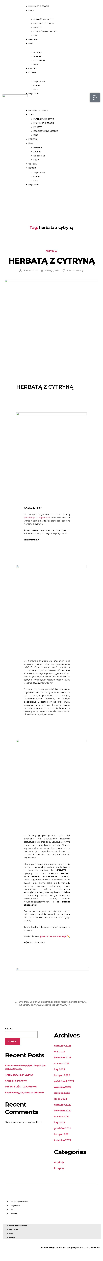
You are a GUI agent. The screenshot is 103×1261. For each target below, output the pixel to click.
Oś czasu (32, 164)
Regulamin (15, 1205)
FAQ (35, 180)
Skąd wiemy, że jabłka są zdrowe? (24, 1092)
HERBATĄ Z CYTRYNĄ (51, 261)
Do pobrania (39, 60)
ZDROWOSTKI (63, 1005)
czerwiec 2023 (62, 1045)
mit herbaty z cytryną (29, 1005)
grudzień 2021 (62, 1128)
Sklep (31, 10)
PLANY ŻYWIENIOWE (43, 19)
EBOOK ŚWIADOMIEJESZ (45, 31)
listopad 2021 (61, 1134)
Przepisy (37, 52)
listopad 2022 (62, 1075)
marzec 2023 (61, 1063)
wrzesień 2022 (62, 1087)
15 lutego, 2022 (52, 270)
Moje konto (33, 93)
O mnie (36, 85)
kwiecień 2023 (62, 1057)
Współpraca (39, 81)
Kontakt (32, 72)
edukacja (55, 1002)
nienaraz (33, 270)
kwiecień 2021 (62, 1140)
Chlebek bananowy (16, 1080)
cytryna (36, 1002)
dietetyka (45, 1002)
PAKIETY (37, 27)
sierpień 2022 (62, 1093)
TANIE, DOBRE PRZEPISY (19, 1075)
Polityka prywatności (20, 1201)
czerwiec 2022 (62, 1104)
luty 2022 (59, 1122)
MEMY (36, 160)
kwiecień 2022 (62, 1110)
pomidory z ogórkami (37, 517)
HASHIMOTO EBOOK (43, 23)
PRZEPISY (33, 39)
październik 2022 (64, 1081)
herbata (64, 1002)
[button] (54, 101)
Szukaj (9, 1028)
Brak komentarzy (75, 270)
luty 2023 (59, 1069)
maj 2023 (59, 1051)
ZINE (35, 135)
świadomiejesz (47, 1005)
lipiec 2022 (60, 1099)
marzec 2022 (61, 1116)
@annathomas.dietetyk (53, 936)
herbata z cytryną (77, 1002)
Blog (30, 43)
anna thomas (25, 1002)
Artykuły (37, 56)
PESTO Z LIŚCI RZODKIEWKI (21, 1086)
